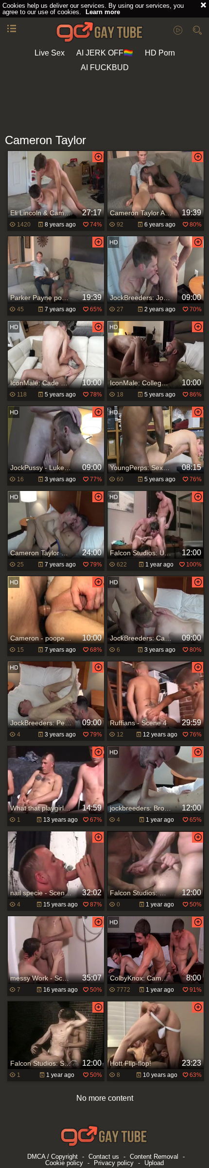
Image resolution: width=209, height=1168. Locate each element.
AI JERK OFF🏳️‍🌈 (104, 53)
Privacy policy (114, 1163)
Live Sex (50, 53)
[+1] (11, 29)
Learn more (103, 12)
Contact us (103, 1156)
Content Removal (154, 1156)
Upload (154, 1163)
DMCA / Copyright (52, 1156)
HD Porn (160, 53)
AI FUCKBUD (105, 67)
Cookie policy (64, 1163)
